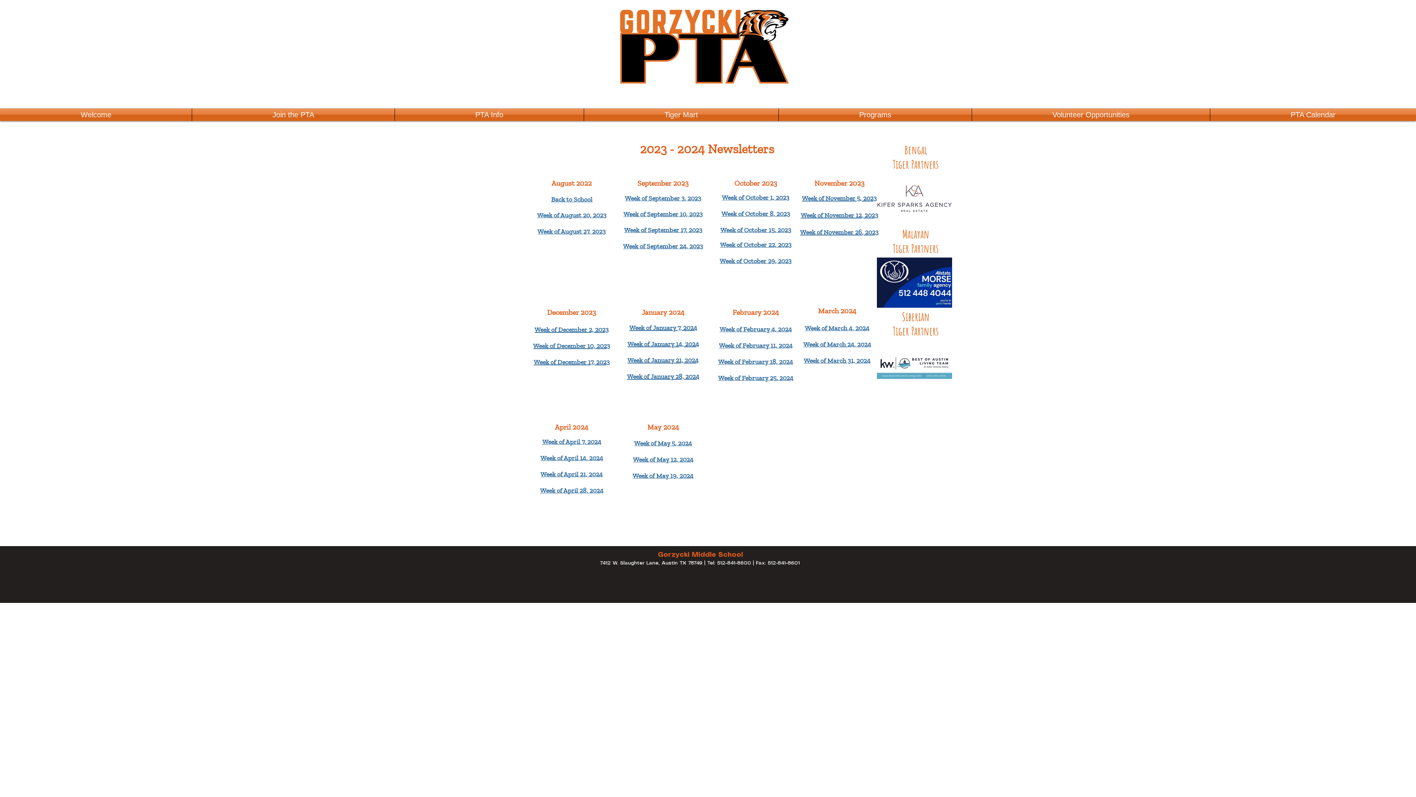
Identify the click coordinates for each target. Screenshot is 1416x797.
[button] (875, 114)
